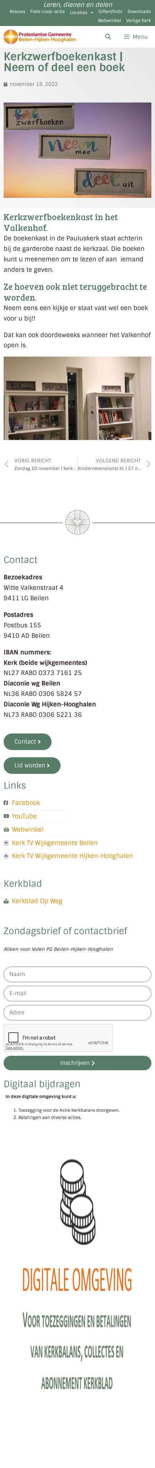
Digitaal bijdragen (42, 1084)
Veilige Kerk (138, 20)
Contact (20, 560)
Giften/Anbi (110, 11)
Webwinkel (109, 20)
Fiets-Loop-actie (47, 11)
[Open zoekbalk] (107, 37)
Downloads (139, 11)
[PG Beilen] (40, 37)
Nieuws (17, 11)
